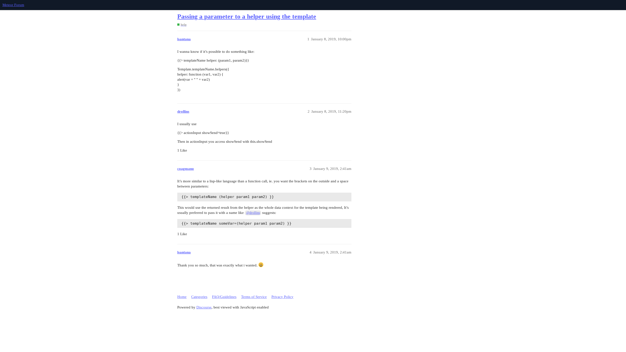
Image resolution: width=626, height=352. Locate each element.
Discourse (204, 307)
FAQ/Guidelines (224, 297)
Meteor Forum (13, 5)
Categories (199, 297)
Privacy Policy (282, 297)
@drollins (253, 213)
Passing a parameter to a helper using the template (246, 16)
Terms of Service (254, 297)
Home (182, 297)
